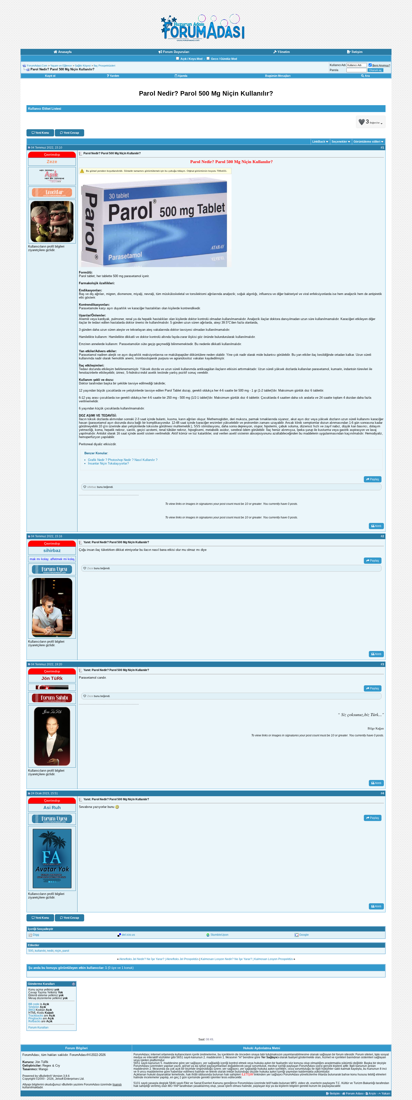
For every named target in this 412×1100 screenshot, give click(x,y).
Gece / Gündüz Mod (224, 58)
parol (65, 950)
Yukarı (385, 1093)
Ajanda (182, 75)
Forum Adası (354, 1093)
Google (304, 934)
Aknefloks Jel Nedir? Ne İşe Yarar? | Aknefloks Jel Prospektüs (159, 959)
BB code (33, 1004)
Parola (334, 70)
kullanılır (40, 950)
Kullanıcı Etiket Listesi (44, 108)
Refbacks (34, 1021)
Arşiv (372, 1093)
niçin (58, 950)
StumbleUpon (219, 934)
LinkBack (318, 141)
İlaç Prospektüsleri (104, 65)
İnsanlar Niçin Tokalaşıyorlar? (108, 463)
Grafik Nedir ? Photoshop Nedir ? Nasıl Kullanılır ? (122, 460)
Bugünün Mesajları (277, 75)
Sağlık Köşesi (83, 65)
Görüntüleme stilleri (367, 141)
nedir (50, 950)
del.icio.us (128, 934)
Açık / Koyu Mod (191, 58)
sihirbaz (91, 486)
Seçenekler (339, 141)
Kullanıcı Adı (338, 65)
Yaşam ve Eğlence (61, 65)
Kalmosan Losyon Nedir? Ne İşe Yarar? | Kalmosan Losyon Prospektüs (247, 959)
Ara (367, 75)
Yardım (114, 75)
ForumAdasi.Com (37, 65)
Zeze (90, 568)
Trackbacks (35, 1015)
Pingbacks (35, 1018)
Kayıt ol (50, 75)
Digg (36, 934)
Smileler (33, 1007)
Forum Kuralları (38, 1027)
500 (30, 950)
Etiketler (33, 945)
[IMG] (31, 1009)
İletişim (334, 1093)
